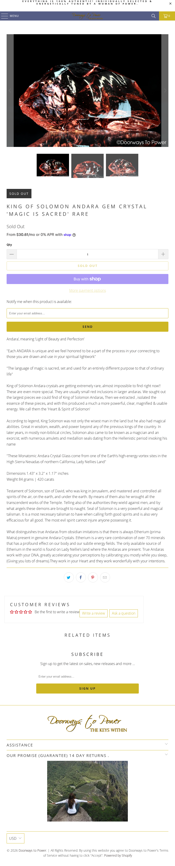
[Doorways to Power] (87, 16)
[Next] (165, 90)
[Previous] (10, 90)
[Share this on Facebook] (81, 577)
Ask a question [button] (123, 613)
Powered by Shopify (118, 855)
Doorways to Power (32, 850)
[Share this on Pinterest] (93, 577)
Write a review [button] (93, 613)
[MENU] (2, 16)
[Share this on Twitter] (69, 577)
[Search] (153, 16)
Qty (9, 245)
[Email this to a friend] (105, 577)
